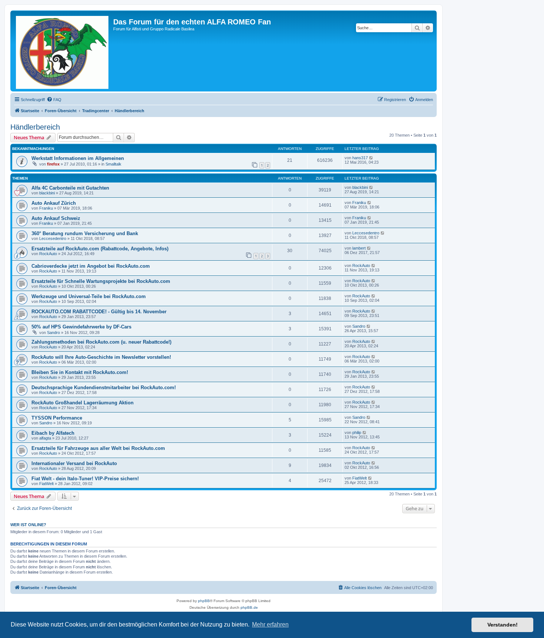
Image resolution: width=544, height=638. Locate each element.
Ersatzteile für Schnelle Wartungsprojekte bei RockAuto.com (100, 281)
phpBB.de (249, 607)
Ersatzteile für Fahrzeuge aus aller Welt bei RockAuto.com (98, 448)
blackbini (47, 193)
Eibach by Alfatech (52, 433)
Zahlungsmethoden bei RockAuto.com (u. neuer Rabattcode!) (101, 342)
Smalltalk (113, 164)
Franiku (46, 208)
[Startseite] (62, 51)
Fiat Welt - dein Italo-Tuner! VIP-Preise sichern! (85, 478)
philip (356, 432)
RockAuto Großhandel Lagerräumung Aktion (82, 402)
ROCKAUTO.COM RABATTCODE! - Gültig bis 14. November (99, 311)
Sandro (53, 332)
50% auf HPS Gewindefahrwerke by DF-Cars (81, 327)
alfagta (45, 438)
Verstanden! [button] (502, 625)
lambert (359, 248)
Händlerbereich (35, 127)
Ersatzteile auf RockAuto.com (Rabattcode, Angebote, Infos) (99, 248)
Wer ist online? (28, 524)
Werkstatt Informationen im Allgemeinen (77, 158)
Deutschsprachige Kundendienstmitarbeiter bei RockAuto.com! (103, 387)
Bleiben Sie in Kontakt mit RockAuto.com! (79, 372)
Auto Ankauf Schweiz (55, 218)
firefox (53, 164)
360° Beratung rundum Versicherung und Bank (84, 233)
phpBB (204, 601)
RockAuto (48, 253)
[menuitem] (54, 99)
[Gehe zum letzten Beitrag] (371, 158)
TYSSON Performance (56, 418)
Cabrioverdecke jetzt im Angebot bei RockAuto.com (90, 266)
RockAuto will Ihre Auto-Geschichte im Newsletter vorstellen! (101, 357)
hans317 (360, 158)
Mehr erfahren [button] (270, 624)
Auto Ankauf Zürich (53, 203)
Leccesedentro (52, 238)
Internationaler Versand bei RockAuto (74, 463)
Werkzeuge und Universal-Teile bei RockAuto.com (88, 296)
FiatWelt (46, 483)
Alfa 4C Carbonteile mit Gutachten (70, 188)
